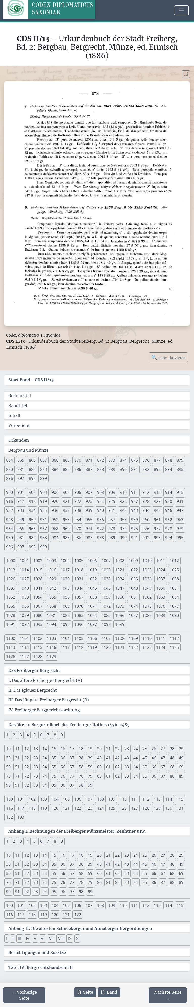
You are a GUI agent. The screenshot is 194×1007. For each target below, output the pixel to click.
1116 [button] (51, 647)
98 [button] (81, 785)
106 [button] (77, 799)
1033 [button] (106, 579)
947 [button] (180, 510)
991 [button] (134, 538)
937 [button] (66, 510)
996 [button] (9, 547)
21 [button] (108, 749)
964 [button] (9, 528)
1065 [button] (10, 606)
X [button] (77, 938)
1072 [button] (106, 606)
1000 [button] (10, 561)
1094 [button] (51, 624)
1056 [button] (65, 597)
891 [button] (134, 469)
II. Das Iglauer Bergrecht (32, 690)
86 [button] (154, 776)
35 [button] (54, 758)
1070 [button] (78, 606)
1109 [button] (133, 638)
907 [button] (89, 492)
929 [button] (157, 501)
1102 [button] (37, 638)
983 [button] (43, 538)
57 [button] (72, 767)
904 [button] (55, 492)
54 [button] (44, 767)
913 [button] (157, 492)
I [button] (6, 938)
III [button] (19, 938)
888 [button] (100, 469)
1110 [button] (147, 638)
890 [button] (123, 469)
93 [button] (35, 785)
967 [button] (43, 528)
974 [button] (123, 528)
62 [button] (117, 767)
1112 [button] (174, 638)
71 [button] (17, 776)
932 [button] (9, 510)
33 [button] (35, 758)
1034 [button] (119, 579)
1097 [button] (92, 624)
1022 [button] (133, 570)
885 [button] (66, 469)
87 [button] (163, 776)
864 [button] (9, 460)
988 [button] (100, 538)
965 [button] (20, 528)
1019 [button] (92, 570)
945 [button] (157, 510)
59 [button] (90, 767)
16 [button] (63, 749)
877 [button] (157, 460)
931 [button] (180, 501)
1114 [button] (24, 647)
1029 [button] (51, 579)
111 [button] (134, 799)
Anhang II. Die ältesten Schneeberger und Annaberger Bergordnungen (80, 928)
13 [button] (35, 749)
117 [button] (20, 808)
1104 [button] (65, 638)
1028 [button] (37, 579)
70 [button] (8, 776)
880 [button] (9, 469)
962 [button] (168, 519)
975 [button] (134, 528)
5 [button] (34, 735)
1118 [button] (78, 647)
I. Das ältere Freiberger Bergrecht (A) (45, 680)
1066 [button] (24, 606)
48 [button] (172, 758)
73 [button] (35, 776)
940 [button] (100, 510)
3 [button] (21, 735)
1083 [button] (78, 615)
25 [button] (144, 749)
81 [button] (108, 776)
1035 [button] (133, 579)
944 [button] (145, 510)
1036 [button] (147, 579)
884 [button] (55, 469)
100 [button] (9, 799)
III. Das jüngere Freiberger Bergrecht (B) (48, 699)
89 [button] (181, 776)
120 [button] (55, 808)
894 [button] (168, 469)
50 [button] (8, 767)
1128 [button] (37, 656)
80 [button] (99, 776)
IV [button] (27, 938)
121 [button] (66, 808)
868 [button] (55, 460)
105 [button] (66, 799)
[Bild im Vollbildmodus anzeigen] (186, 74)
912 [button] (145, 492)
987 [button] (89, 538)
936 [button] (55, 510)
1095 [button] (65, 624)
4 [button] (28, 735)
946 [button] (168, 510)
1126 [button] (10, 656)
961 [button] (157, 519)
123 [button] (89, 808)
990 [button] (123, 538)
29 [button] (181, 749)
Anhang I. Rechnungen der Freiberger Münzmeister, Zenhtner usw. (77, 831)
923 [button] (89, 501)
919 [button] (43, 501)
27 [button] (163, 749)
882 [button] (32, 469)
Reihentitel (19, 395)
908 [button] (100, 492)
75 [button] (54, 776)
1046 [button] (106, 588)
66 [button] (154, 767)
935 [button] (43, 510)
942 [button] (123, 510)
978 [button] (168, 528)
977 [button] (157, 528)
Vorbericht (19, 425)
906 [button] (77, 492)
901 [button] (20, 492)
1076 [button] (160, 606)
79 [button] (90, 776)
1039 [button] (10, 588)
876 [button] (145, 460)
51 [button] (17, 767)
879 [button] (180, 460)
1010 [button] (147, 561)
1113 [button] (10, 647)
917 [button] (20, 501)
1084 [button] (92, 615)
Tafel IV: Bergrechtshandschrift (40, 967)
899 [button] (43, 478)
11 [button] (17, 749)
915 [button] (180, 492)
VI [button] (42, 938)
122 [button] (77, 808)
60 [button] (99, 767)
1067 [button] (37, 606)
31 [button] (17, 758)
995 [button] (180, 538)
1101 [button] (24, 638)
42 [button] (117, 758)
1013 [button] (10, 570)
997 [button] (20, 547)
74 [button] (44, 776)
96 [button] (63, 785)
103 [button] (43, 799)
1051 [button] (174, 588)
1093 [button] (37, 624)
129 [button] (157, 808)
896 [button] (9, 478)
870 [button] (77, 460)
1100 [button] (10, 638)
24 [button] (135, 749)
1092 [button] (24, 624)
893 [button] (157, 469)
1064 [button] (174, 597)
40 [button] (99, 758)
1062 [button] (147, 597)
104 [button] (55, 799)
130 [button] (168, 808)
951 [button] (43, 519)
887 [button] (89, 469)
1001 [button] (24, 561)
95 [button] (54, 785)
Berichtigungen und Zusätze (37, 952)
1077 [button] (174, 606)
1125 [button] (174, 647)
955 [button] (89, 519)
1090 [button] (174, 615)
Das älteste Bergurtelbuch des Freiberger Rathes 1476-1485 (69, 724)
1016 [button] (51, 570)
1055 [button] (51, 597)
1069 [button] (65, 606)
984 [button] (55, 538)
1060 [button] (119, 597)
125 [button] (111, 808)
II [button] (13, 938)
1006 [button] (92, 561)
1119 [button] (92, 647)
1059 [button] (106, 597)
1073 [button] (119, 606)
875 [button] (134, 460)
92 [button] (26, 785)
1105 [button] (78, 638)
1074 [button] (133, 606)
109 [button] (111, 799)
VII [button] (51, 938)
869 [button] (66, 460)
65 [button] (144, 767)
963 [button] (180, 519)
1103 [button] (51, 638)
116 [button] (9, 808)
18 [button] (81, 749)
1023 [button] (147, 570)
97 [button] (72, 785)
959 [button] (134, 519)
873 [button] (111, 460)
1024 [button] (160, 570)
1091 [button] (10, 624)
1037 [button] (160, 579)
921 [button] (66, 501)
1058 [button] (92, 597)
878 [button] (168, 460)
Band (112, 992)
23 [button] (126, 749)
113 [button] (157, 799)
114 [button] (168, 799)
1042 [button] (51, 588)
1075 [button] (147, 606)
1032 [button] (92, 579)
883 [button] (43, 469)
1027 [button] (24, 579)
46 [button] (154, 758)
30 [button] (8, 758)
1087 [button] (133, 615)
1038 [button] (174, 579)
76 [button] (63, 776)
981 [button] (20, 538)
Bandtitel (17, 405)
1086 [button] (119, 615)
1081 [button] (51, 615)
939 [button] (89, 510)
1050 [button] (160, 588)
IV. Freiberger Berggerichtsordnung (44, 709)
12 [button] (26, 749)
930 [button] (168, 501)
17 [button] (72, 749)
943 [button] (134, 510)
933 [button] (20, 510)
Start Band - (31, 379)
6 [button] (41, 735)
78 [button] (81, 776)
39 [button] (90, 758)
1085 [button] (106, 615)
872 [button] (100, 460)
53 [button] (35, 767)
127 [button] (134, 808)
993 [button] (157, 538)
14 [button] (44, 749)
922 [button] (77, 501)
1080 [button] (37, 615)
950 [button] (32, 519)
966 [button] (32, 528)
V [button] (35, 938)
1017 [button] (65, 570)
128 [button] (145, 808)
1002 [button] (37, 561)
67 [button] (163, 767)
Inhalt (14, 415)
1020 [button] (106, 570)
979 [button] (180, 528)
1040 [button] (24, 588)
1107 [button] (106, 638)
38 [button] (81, 758)
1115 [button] (37, 647)
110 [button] (123, 799)
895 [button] (180, 469)
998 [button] (32, 547)
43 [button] (126, 758)
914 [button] (168, 492)
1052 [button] (10, 597)
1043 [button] (65, 588)
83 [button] (126, 776)
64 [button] (135, 767)
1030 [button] (65, 579)
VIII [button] (61, 938)
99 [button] (90, 785)
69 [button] (181, 767)
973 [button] (111, 528)
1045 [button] (92, 588)
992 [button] (145, 538)
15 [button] (54, 749)
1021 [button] (119, 570)
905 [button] (66, 492)
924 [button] (100, 501)
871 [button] (89, 460)
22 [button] (117, 749)
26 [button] (154, 749)
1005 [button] (78, 561)
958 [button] (123, 519)
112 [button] (145, 799)
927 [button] (134, 501)
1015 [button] (37, 570)
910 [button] (123, 492)
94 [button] (44, 785)
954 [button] (77, 519)
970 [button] (77, 528)
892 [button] (145, 469)
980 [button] (9, 538)
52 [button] (26, 767)
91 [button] (17, 785)
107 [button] (89, 799)
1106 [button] (92, 638)
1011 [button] (160, 561)
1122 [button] (133, 647)
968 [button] (55, 528)
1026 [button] (10, 579)
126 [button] (123, 808)
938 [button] (77, 510)
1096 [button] (78, 624)
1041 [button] (37, 588)
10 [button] (8, 749)
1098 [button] (106, 624)
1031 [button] (78, 579)
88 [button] (172, 776)
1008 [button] (119, 561)
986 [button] (77, 538)
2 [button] (14, 735)
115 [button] (180, 799)
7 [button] (48, 735)
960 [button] (145, 519)
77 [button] (72, 776)
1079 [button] (24, 615)
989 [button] (111, 538)
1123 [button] (147, 647)
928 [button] (145, 501)
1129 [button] (51, 656)
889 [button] (111, 469)
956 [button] (100, 519)
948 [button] (9, 519)
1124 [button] (160, 647)
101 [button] (20, 799)
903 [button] (43, 492)
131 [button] (180, 808)
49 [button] (181, 758)
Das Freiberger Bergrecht (34, 670)
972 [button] (100, 528)
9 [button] (62, 735)
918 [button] (32, 501)
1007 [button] (106, 561)
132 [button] (9, 817)
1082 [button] (65, 615)
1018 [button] (78, 570)
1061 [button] (133, 597)
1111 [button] (160, 638)
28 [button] (172, 749)
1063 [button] (160, 597)
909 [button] (111, 492)
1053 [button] (24, 597)
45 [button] (144, 758)
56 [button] (63, 767)
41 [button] (108, 758)
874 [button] (123, 460)
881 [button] (20, 469)
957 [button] (111, 519)
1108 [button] (119, 638)
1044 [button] (78, 588)
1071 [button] (92, 606)
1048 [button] (133, 588)
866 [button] (32, 460)
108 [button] (100, 799)
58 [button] (81, 767)
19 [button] (90, 749)
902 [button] (32, 492)
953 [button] (66, 519)
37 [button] (72, 758)
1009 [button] (133, 561)
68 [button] (172, 767)
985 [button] (66, 538)
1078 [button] (10, 615)
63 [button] (126, 767)
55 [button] (54, 767)
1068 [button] (51, 606)
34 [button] (44, 758)
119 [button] (43, 808)
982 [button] (32, 538)
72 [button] (26, 776)
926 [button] (123, 501)
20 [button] (99, 749)
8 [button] (55, 735)
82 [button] (117, 776)
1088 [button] (147, 615)
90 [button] (8, 785)
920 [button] (55, 501)
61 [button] (108, 767)
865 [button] (20, 460)
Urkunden (18, 440)
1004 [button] (65, 561)
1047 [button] (119, 588)
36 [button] (63, 758)
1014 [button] (24, 570)
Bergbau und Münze (28, 450)
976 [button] (145, 528)
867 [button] (43, 460)
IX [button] (69, 938)
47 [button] (163, 758)
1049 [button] (147, 588)
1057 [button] (78, 597)
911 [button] (134, 492)
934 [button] (32, 510)
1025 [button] (174, 570)
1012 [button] (174, 561)
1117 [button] (65, 647)
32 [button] (26, 758)
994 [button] (168, 538)
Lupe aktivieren (168, 357)
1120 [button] (106, 647)
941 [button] (111, 510)
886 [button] (77, 469)
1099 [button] (119, 624)
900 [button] (9, 492)
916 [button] (9, 501)
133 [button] (20, 817)
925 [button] (111, 501)
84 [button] (135, 776)
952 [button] (55, 519)
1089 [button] (160, 615)
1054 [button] (37, 597)
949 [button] (20, 519)
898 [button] (32, 478)
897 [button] (20, 478)
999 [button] (43, 547)
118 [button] (32, 808)
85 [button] (144, 776)
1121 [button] (119, 647)
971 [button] (89, 528)
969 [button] (66, 528)
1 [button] (7, 735)
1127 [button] (24, 656)
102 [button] (32, 799)
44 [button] (135, 758)
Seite (88, 992)
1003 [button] (51, 561)
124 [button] (100, 808)
